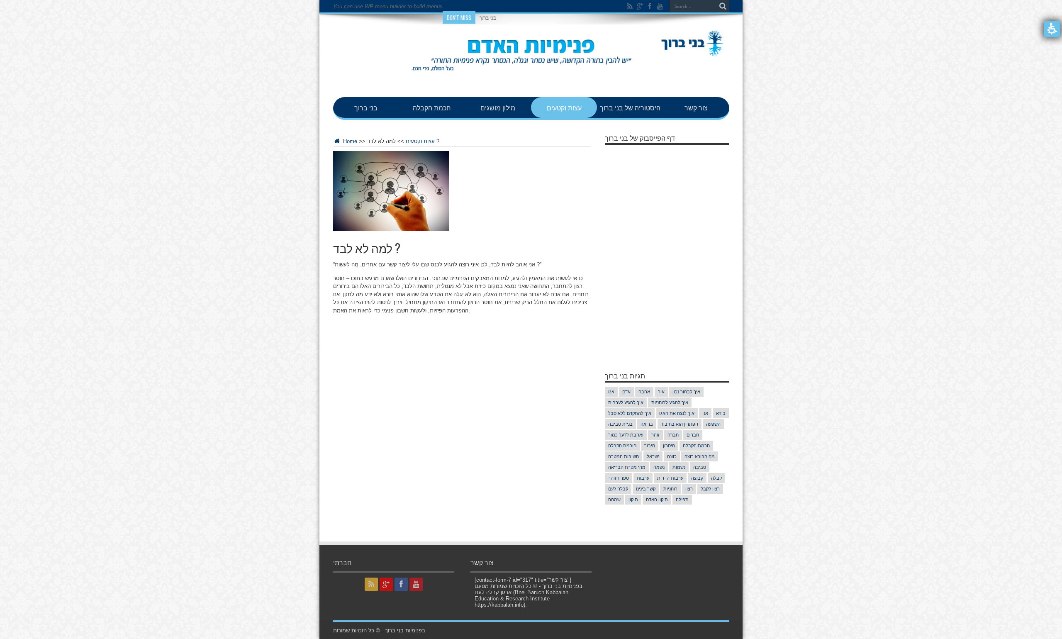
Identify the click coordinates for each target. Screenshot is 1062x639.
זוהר (655, 434)
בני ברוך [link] (366, 107)
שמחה (614, 499)
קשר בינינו (645, 488)
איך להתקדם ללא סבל (629, 413)
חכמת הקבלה (696, 445)
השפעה (713, 424)
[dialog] (461, 140)
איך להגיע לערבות (625, 402)
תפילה (682, 499)
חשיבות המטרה (623, 456)
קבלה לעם (618, 488)
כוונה (672, 456)
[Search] (723, 6)
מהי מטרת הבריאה (626, 467)
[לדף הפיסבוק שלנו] (650, 6)
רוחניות (670, 488)
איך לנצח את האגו (676, 413)
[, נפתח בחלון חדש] (630, 6)
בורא (721, 413)
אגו (611, 391)
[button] (1052, 29)
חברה (673, 434)
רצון (689, 488)
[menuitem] (366, 107)
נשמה (659, 467)
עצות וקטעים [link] (564, 107)
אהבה (644, 391)
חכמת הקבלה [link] (432, 107)
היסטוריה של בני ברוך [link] (630, 107)
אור (661, 391)
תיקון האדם (657, 499)
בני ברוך (488, 17)
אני (705, 413)
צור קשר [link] (696, 107)
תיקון (633, 499)
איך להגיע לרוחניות (669, 402)
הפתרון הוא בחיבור (679, 424)
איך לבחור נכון (686, 391)
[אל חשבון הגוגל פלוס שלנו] (640, 6)
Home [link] (349, 141)
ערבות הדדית (670, 478)
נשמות (678, 467)
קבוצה (697, 478)
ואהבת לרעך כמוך (625, 434)
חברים (693, 434)
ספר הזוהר (618, 478)
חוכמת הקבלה (622, 445)
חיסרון (669, 445)
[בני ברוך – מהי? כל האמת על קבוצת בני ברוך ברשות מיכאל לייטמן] (531, 76)
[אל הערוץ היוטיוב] (660, 6)
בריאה (647, 424)
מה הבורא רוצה (699, 456)
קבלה (716, 478)
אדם (626, 391)
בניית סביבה (620, 424)
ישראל (653, 456)
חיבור (649, 445)
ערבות (643, 478)
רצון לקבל (710, 488)
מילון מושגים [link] (497, 107)
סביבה (699, 467)
